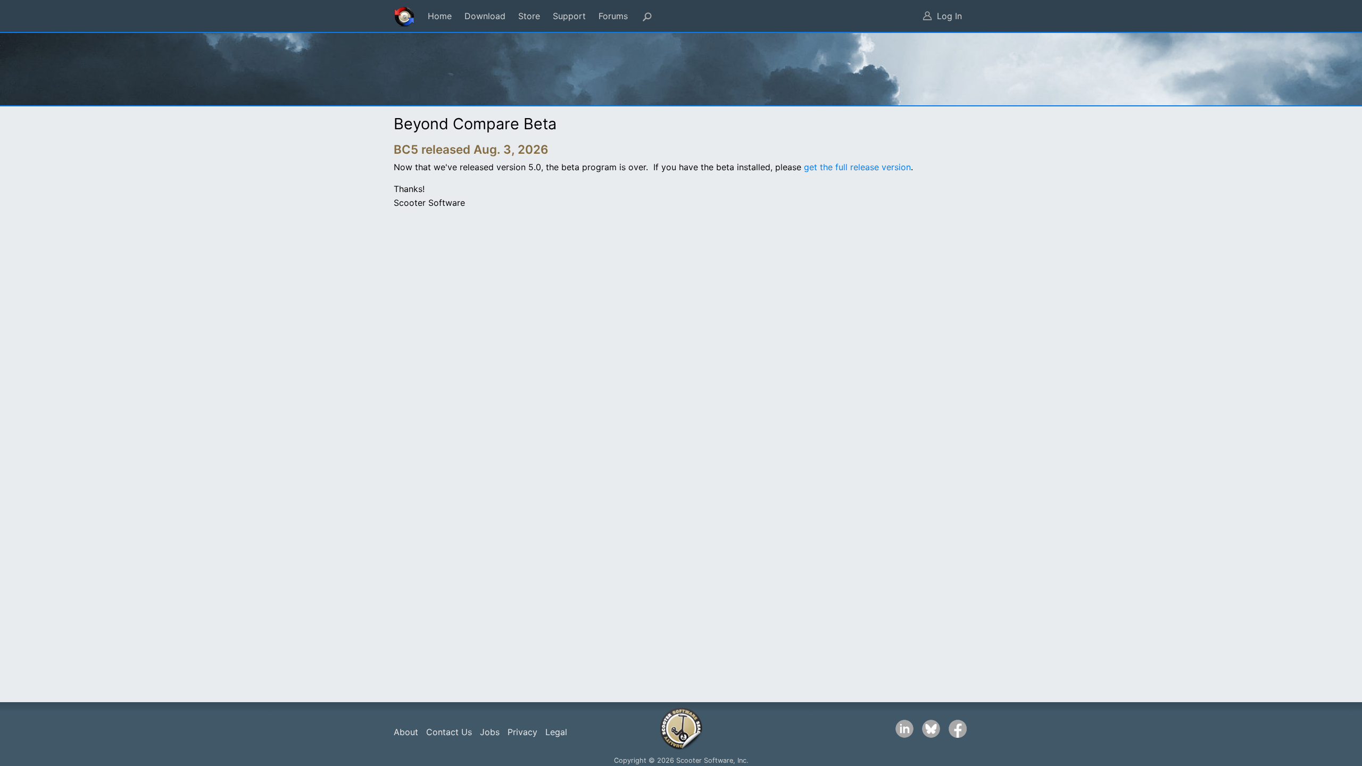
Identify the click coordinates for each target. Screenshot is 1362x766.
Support (569, 16)
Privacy (522, 732)
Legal (556, 732)
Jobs (490, 732)
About (406, 732)
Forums (613, 16)
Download (484, 16)
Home (440, 16)
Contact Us (449, 732)
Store (529, 16)
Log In (949, 16)
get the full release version (857, 167)
